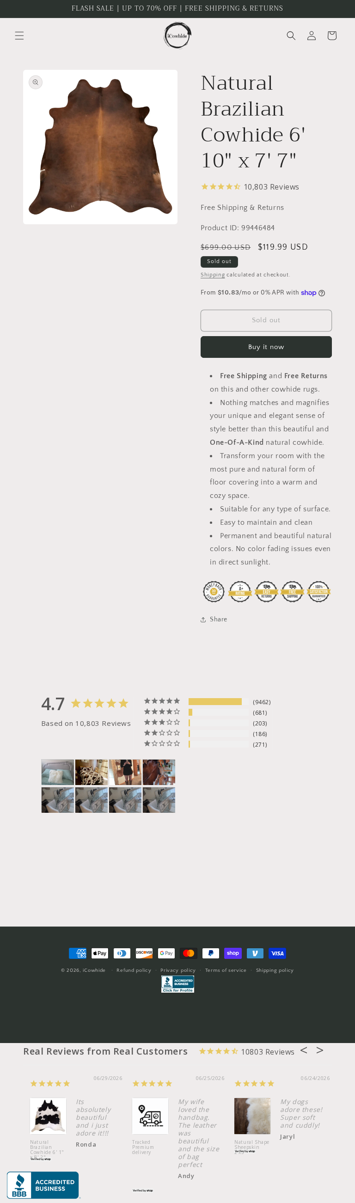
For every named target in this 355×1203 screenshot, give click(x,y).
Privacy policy (178, 970)
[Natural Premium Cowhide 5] (91, 772)
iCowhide (94, 970)
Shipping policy (275, 970)
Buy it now (266, 347)
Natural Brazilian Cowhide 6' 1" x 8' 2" (44, 1150)
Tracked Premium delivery (140, 1147)
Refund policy (133, 970)
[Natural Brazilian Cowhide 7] (159, 772)
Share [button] (218, 619)
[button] (19, 35)
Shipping (213, 275)
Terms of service (226, 970)
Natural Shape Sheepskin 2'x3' (248, 1147)
